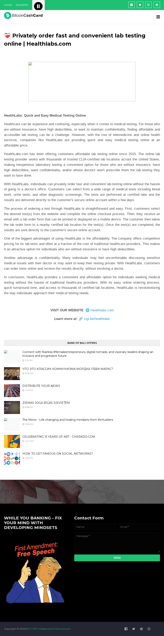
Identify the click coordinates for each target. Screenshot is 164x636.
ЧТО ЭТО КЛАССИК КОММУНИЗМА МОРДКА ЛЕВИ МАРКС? (67, 369)
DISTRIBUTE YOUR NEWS (41, 386)
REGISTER (22, 4)
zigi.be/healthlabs (97, 319)
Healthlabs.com (102, 310)
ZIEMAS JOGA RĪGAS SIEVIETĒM (46, 403)
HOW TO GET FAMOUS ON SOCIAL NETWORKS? (57, 453)
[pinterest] (157, 5)
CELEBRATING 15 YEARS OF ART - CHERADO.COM (58, 436)
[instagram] (148, 5)
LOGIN (8, 4)
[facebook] (131, 5)
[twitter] (140, 5)
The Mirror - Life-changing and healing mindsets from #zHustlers (67, 420)
